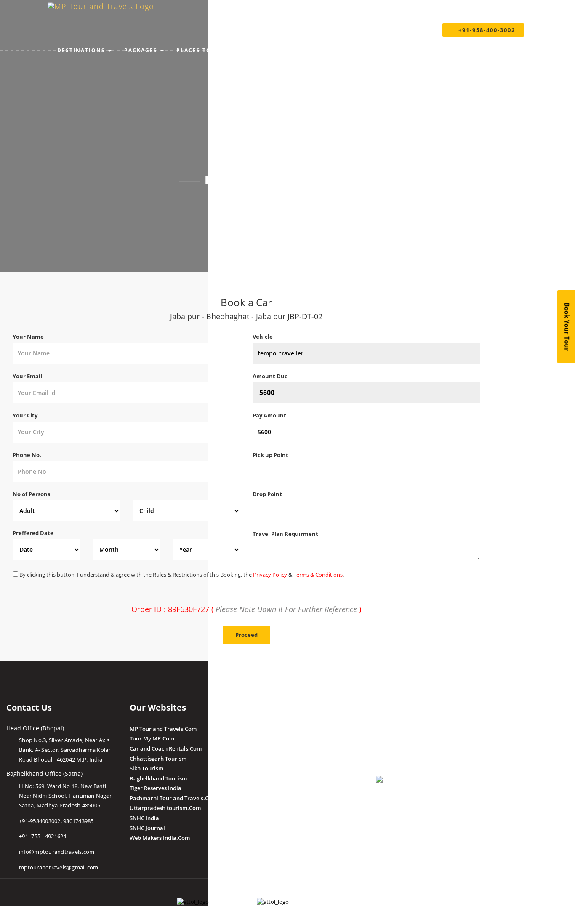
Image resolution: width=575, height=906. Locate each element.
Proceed (246, 635)
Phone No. (27, 455)
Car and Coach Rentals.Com (166, 748)
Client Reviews (271, 797)
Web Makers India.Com (160, 838)
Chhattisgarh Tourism (158, 758)
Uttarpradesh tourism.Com (165, 808)
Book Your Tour (567, 326)
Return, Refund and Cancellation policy (426, 807)
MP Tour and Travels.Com (163, 728)
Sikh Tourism (146, 768)
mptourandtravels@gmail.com (58, 867)
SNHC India (144, 818)
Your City (25, 415)
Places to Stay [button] (202, 50)
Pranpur (263, 748)
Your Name (28, 336)
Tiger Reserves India (155, 788)
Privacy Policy (270, 574)
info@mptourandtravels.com (56, 851)
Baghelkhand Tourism (158, 778)
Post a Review (270, 807)
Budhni (262, 738)
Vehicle (263, 336)
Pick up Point (270, 455)
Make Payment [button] (337, 50)
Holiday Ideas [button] (270, 50)
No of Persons (31, 494)
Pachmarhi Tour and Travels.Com (173, 798)
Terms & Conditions (318, 574)
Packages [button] (141, 50)
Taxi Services (404, 50)
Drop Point (267, 494)
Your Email (27, 376)
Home (229, 202)
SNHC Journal (147, 828)
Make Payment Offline (405, 738)
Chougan (264, 758)
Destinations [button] (81, 50)
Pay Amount (270, 415)
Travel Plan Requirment (285, 533)
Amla (259, 728)
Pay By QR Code (396, 748)
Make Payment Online (404, 728)
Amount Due (271, 376)
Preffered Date (33, 533)
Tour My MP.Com (152, 738)
